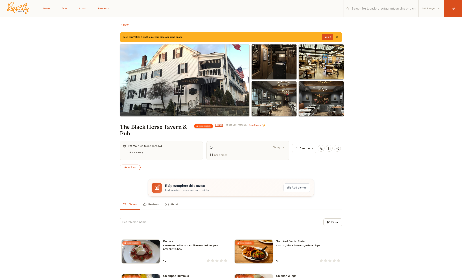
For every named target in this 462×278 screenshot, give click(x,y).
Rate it (327, 37)
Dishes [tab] (132, 204)
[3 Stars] (217, 261)
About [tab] (174, 204)
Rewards (103, 8)
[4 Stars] (221, 261)
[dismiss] (337, 37)
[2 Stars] (212, 261)
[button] (231, 188)
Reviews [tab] (153, 204)
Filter (334, 222)
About (82, 8)
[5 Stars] (225, 261)
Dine (64, 8)
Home (46, 8)
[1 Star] (208, 261)
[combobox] (384, 8)
